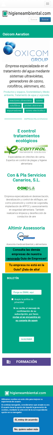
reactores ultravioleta (21, 100)
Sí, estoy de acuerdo (26, 419)
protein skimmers (33, 105)
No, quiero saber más (26, 429)
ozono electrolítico (35, 110)
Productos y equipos (14, 92)
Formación (26, 362)
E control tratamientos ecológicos (26, 135)
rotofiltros (15, 105)
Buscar (45, 19)
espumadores (14, 110)
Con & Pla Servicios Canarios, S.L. (26, 177)
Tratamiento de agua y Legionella (32, 95)
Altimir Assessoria (26, 227)
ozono (39, 100)
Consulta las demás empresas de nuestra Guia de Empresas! (26, 254)
